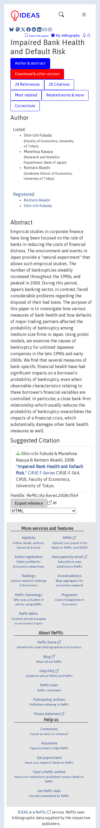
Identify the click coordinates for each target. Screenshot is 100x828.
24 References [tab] (27, 84)
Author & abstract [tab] (30, 63)
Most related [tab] (26, 95)
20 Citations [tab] (59, 84)
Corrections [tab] (25, 106)
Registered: (24, 194)
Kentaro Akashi (37, 200)
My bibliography (67, 35)
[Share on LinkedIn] (39, 29)
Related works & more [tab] (65, 95)
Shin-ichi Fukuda (38, 206)
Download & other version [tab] (37, 74)
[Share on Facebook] (28, 29)
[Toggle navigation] (61, 15)
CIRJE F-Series (41, 472)
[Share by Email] (44, 29)
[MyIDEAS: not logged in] (86, 35)
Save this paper (39, 35)
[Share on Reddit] (34, 29)
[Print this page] (50, 29)
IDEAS (23, 812)
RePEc (41, 812)
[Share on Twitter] (23, 29)
